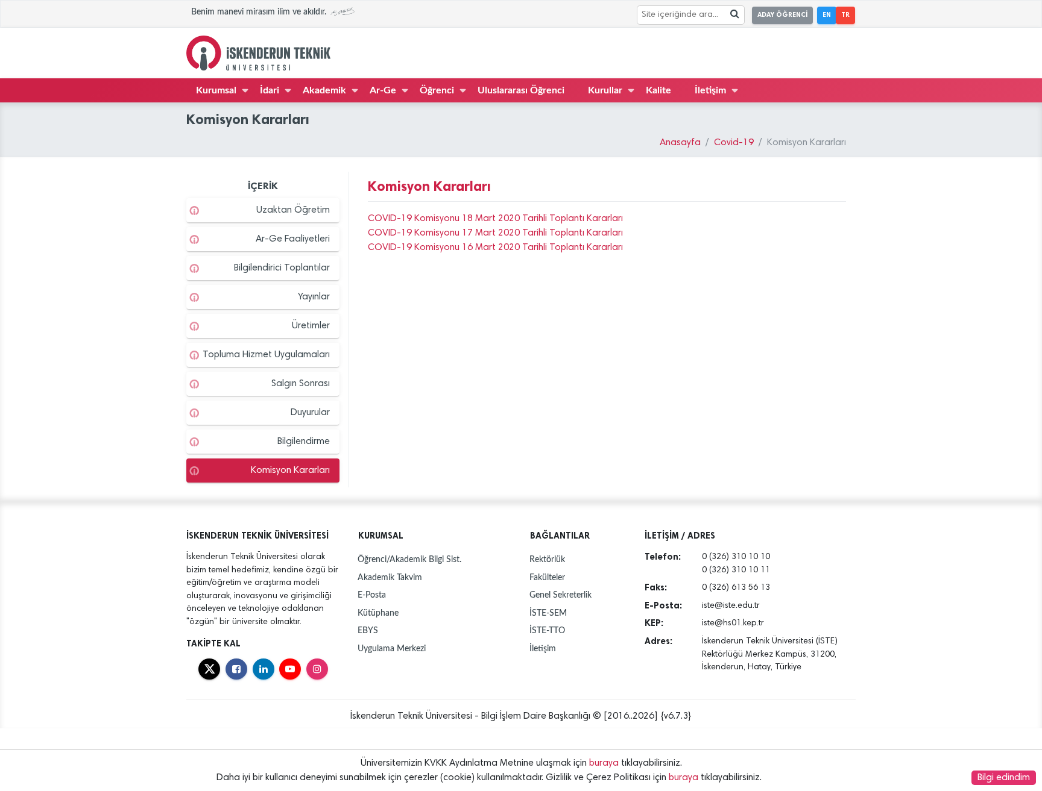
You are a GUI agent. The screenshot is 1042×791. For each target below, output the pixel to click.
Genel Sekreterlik (560, 594)
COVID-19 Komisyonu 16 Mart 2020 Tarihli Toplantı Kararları (495, 247)
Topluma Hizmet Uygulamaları (266, 355)
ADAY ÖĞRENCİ (782, 15)
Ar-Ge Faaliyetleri (293, 239)
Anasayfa (680, 143)
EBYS (368, 630)
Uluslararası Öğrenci (521, 90)
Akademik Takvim (390, 577)
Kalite (658, 90)
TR (845, 15)
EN (827, 15)
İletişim (710, 90)
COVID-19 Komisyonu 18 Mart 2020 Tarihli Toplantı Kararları (495, 219)
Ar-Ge (383, 90)
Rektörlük (547, 559)
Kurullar (605, 90)
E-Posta (372, 594)
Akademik (324, 90)
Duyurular (310, 412)
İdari (269, 90)
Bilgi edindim (1003, 778)
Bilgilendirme (303, 441)
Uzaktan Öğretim (293, 210)
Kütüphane (378, 612)
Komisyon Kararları (290, 470)
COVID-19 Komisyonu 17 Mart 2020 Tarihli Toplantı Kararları (495, 233)
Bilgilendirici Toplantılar (282, 268)
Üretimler (311, 326)
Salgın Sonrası (300, 384)
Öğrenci (437, 90)
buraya (604, 763)
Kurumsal (216, 90)
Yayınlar (314, 297)
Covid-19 (734, 143)
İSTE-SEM (548, 612)
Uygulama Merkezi (392, 648)
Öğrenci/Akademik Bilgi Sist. (409, 559)
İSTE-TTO (547, 630)
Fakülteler (547, 577)
